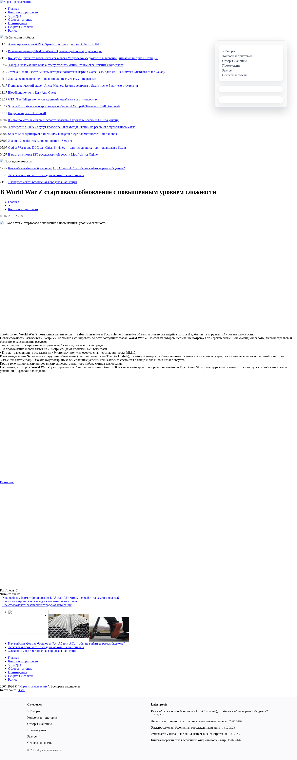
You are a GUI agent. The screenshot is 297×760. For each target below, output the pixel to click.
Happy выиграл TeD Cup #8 (27, 113)
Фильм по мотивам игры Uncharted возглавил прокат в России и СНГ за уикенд (63, 120)
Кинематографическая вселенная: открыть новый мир (188, 740)
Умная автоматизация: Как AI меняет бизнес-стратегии (189, 733)
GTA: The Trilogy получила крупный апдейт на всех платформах (52, 99)
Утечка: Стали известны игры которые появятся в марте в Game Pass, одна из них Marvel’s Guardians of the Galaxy (86, 72)
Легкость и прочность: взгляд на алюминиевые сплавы (46, 175)
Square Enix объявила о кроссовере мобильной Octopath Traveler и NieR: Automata (64, 106)
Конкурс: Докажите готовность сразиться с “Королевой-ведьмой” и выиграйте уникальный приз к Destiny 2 (83, 58)
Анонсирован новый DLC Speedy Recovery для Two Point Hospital (53, 44)
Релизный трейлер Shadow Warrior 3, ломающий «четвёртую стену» (55, 51)
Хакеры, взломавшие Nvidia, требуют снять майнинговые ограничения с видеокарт (65, 65)
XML (21, 690)
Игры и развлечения (33, 686)
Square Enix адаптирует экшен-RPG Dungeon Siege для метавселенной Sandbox (62, 134)
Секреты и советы (20, 27)
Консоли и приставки (23, 12)
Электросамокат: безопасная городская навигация (42, 182)
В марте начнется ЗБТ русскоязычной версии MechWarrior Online (53, 154)
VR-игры (14, 16)
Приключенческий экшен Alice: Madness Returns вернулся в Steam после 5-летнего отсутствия (73, 85)
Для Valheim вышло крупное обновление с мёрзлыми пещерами (52, 78)
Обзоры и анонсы (20, 19)
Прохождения (17, 23)
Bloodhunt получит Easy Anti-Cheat (32, 92)
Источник (7, 482)
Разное (12, 30)
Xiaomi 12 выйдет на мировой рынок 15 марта (40, 140)
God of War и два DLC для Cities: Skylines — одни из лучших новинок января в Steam (67, 147)
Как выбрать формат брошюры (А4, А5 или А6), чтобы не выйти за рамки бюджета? (66, 168)
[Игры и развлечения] (15, 1)
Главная (13, 8)
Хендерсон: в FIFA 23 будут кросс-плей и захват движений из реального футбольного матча (71, 127)
